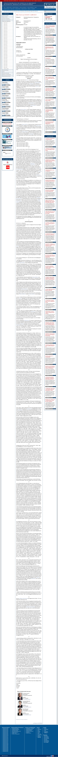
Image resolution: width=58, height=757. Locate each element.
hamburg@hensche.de (7, 92)
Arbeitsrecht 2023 (5, 731)
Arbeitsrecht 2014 (5, 739)
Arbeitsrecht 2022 (5, 732)
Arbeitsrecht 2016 (5, 737)
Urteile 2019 (5, 27)
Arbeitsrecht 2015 (5, 738)
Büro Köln (45, 739)
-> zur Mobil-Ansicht (6, 13)
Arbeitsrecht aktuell (8, 7)
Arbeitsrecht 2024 (5, 730)
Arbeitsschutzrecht (29, 730)
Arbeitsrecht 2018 (5, 735)
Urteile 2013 (5, 35)
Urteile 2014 (5, 34)
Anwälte (35, 11)
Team (45, 730)
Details (7, 89)
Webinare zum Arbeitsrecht (6, 74)
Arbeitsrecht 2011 (5, 742)
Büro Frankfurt (46, 736)
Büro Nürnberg (46, 741)
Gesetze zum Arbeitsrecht (23, 7)
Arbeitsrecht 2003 (5, 749)
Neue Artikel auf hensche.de (16, 731)
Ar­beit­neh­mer (32, 163)
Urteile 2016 (5, 31)
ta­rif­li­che (37, 577)
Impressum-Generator (5, 73)
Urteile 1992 (5, 65)
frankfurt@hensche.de (7, 88)
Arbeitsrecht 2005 (5, 747)
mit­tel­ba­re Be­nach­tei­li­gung (30, 606)
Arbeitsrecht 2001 (5, 751)
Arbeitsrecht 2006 (5, 746)
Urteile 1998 (5, 57)
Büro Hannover (46, 738)
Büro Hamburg (46, 737)
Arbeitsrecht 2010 (5, 743)
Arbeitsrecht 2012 (5, 741)
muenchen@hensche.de (7, 105)
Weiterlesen (48, 45)
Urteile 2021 (5, 24)
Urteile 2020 (5, 25)
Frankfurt (8, 11)
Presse (36, 7)
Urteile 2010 (5, 40)
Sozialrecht (28, 732)
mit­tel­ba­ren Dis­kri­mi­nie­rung (23, 598)
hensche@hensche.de (26, 699)
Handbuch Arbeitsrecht (16, 7)
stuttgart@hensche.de (7, 114)
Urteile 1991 (5, 67)
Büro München (46, 740)
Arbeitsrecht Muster (5, 70)
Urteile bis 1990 (6, 68)
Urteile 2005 (5, 47)
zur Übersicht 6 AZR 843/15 (37, 723)
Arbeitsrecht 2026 (5, 728)
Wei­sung (22, 323)
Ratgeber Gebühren (15, 732)
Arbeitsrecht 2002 (5, 750)
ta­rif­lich (20, 298)
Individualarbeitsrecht (29, 729)
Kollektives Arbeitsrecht (29, 731)
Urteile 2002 (5, 51)
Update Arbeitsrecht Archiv (6, 76)
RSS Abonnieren (5, 755)
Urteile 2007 (5, 44)
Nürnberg (27, 11)
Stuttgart (31, 11)
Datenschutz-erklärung (46, 732)
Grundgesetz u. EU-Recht (30, 728)
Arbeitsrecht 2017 (5, 736)
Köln (20, 11)
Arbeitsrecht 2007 (5, 745)
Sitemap (39, 735)
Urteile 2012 (5, 37)
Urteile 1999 (5, 55)
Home (4, 7)
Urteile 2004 (5, 48)
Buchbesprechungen (15, 728)
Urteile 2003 (5, 50)
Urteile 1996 (5, 60)
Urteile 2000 (5, 54)
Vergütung (37, 86)
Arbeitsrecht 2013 (5, 740)
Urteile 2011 (5, 38)
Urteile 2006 (5, 45)
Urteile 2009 (5, 41)
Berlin (5, 11)
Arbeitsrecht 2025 (5, 729)
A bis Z (39, 728)
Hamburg (12, 11)
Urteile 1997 (5, 58)
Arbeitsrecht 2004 (5, 748)
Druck (38, 730)
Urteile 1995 (5, 61)
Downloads (39, 729)
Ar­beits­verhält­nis (37, 82)
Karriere (39, 731)
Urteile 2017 (5, 30)
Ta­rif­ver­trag (31, 83)
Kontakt (39, 732)
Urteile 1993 (5, 64)
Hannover (16, 11)
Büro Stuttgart (46, 742)
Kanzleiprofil (46, 729)
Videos (3, 71)
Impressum (46, 731)
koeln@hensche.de (6, 101)
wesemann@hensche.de (27, 714)
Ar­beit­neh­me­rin (26, 320)
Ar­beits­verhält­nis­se (35, 277)
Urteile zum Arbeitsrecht (30, 7)
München (23, 11)
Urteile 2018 (5, 28)
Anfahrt (3, 89)
